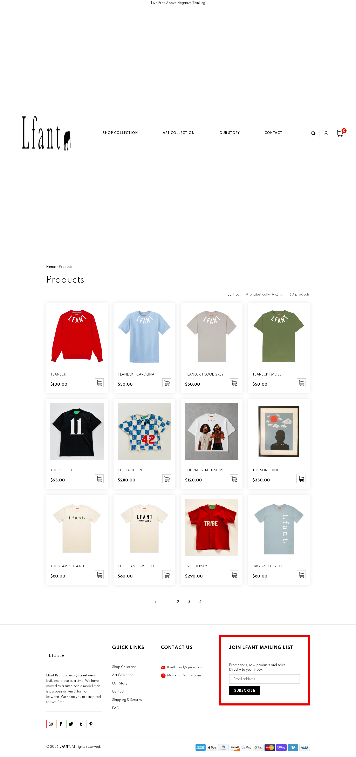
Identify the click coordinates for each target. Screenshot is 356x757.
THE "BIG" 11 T (61, 470)
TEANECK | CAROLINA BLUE (136, 376)
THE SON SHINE (265, 470)
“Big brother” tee (268, 566)
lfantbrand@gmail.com (185, 667)
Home (51, 267)
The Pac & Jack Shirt (204, 470)
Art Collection (123, 675)
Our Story (120, 683)
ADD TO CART (99, 382)
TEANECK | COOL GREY (204, 374)
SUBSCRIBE (244, 690)
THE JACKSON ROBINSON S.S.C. (132, 472)
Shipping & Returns (127, 700)
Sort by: (234, 294)
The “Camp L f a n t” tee (68, 568)
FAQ (115, 708)
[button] (313, 133)
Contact (118, 692)
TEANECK (58, 374)
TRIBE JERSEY (196, 566)
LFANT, (65, 747)
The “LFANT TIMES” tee (137, 566)
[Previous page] (155, 602)
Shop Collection (124, 667)
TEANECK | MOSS (266, 374)
